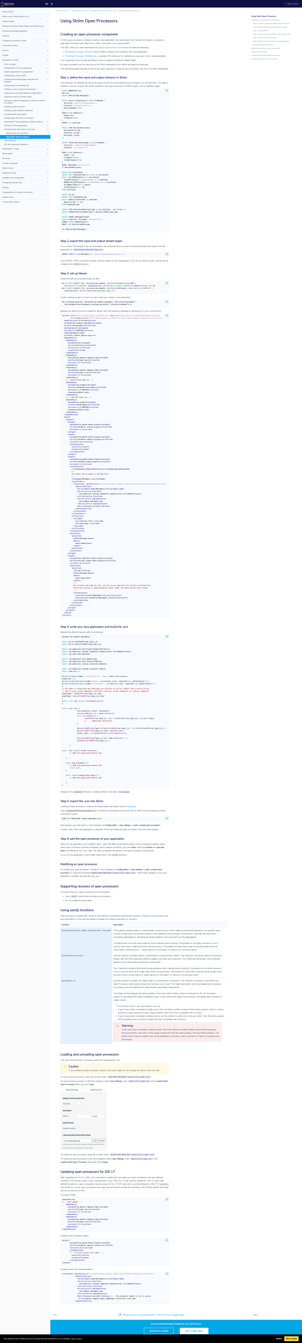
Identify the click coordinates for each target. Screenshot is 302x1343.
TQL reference (10, 141)
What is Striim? (7, 12)
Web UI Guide (7, 168)
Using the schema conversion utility (17, 97)
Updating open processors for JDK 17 (264, 59)
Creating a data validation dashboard (18, 110)
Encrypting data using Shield (15, 114)
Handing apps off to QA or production (19, 118)
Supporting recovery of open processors (265, 48)
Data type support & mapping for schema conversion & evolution (24, 101)
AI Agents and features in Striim (14, 41)
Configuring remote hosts (12, 183)
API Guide (6, 158)
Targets (5, 55)
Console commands (10, 163)
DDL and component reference (16, 144)
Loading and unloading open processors (265, 55)
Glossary (5, 187)
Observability (7, 154)
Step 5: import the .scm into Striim (264, 38)
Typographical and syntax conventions (17, 192)
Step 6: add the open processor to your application (271, 41)
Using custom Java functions (17, 133)
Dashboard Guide (9, 173)
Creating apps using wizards (15, 75)
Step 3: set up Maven (260, 30)
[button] (52, 4)
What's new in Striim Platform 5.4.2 (15, 16)
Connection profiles (10, 45)
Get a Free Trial (194, 1331)
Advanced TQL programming (15, 125)
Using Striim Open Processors (17, 137)
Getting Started (8, 21)
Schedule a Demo (158, 1331)
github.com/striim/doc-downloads (113, 47)
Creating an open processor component (265, 20)
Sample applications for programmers (18, 72)
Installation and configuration (13, 178)
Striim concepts (10, 64)
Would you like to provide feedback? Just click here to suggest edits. (153, 1315)
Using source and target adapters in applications (23, 93)
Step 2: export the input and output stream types (270, 27)
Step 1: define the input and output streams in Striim (271, 23)
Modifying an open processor (263, 45)
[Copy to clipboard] (167, 90)
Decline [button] (279, 1339)
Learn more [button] (76, 1338)
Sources (5, 50)
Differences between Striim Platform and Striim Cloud (22, 26)
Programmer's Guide (10, 60)
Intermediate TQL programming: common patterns (23, 122)
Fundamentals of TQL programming (17, 68)
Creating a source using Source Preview (20, 89)
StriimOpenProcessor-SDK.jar (78, 52)
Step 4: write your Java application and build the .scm (271, 34)
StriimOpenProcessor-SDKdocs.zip (80, 56)
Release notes (8, 197)
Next (255, 1315)
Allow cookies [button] (291, 1339)
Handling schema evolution (14, 107)
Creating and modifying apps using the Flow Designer (21, 80)
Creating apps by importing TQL (16, 85)
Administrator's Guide (10, 149)
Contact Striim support (10, 202)
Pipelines (5, 36)
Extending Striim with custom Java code (19, 129)
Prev (55, 1315)
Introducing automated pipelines (14, 31)
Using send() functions (259, 52)
